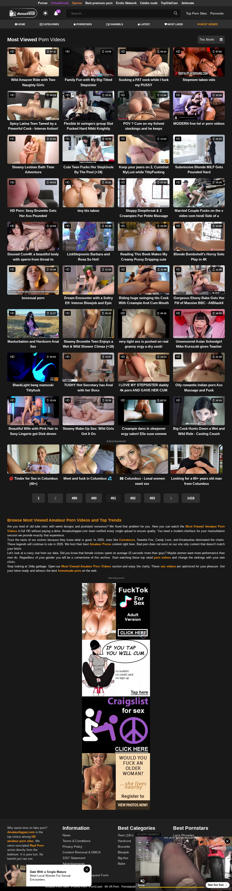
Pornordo (217, 13)
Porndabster (129, 886)
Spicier (77, 3)
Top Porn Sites (196, 13)
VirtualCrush (60, 3)
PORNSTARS (84, 24)
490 (94, 498)
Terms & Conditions (76, 841)
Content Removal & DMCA (82, 852)
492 (132, 498)
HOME (21, 24)
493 (152, 498)
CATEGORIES (51, 24)
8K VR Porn (112, 886)
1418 (190, 498)
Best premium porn (99, 3)
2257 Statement (74, 858)
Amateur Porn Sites (57, 886)
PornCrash (95, 886)
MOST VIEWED (209, 24)
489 (74, 498)
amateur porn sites (20, 841)
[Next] (171, 498)
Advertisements (74, 863)
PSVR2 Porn (79, 886)
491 (113, 498)
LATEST (145, 24)
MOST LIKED (175, 24)
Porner (43, 3)
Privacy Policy (72, 846)
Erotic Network (126, 3)
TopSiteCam (169, 3)
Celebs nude (148, 3)
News (66, 835)
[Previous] (55, 498)
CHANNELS (116, 24)
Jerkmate (187, 3)
